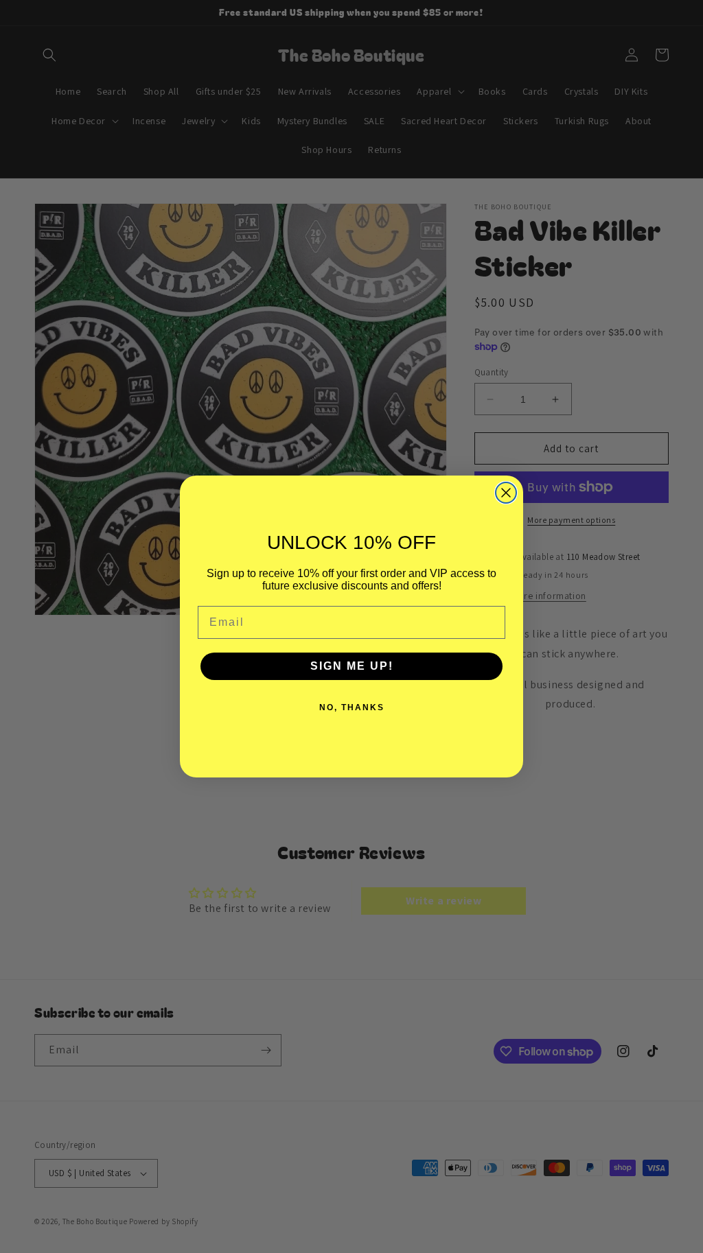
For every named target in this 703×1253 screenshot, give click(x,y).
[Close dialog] (506, 492)
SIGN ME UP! (351, 666)
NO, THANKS (351, 707)
